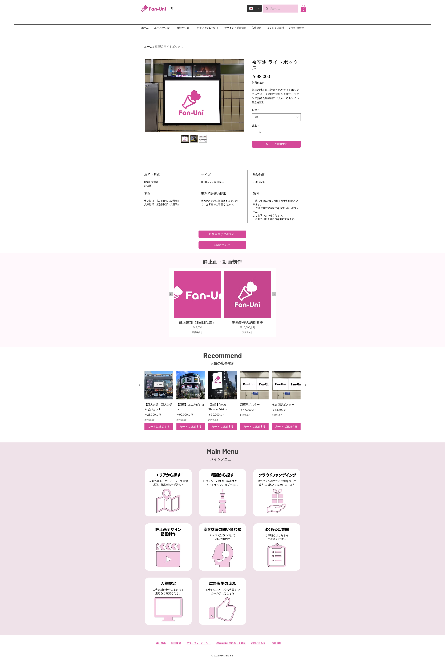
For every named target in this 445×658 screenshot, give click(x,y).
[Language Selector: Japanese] (254, 8)
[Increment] (265, 132)
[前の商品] (171, 294)
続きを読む (258, 102)
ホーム (148, 46)
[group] (222, 302)
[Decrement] (255, 132)
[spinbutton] (260, 132)
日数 (255, 109)
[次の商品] (274, 294)
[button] (303, 8)
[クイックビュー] (158, 385)
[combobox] (276, 117)
